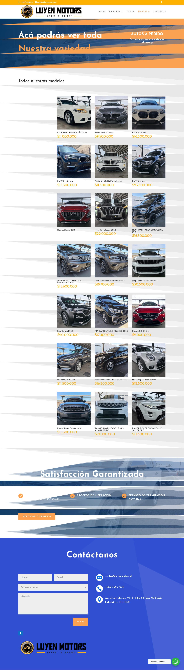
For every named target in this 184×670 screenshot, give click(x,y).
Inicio (101, 12)
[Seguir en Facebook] (20, 633)
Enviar (80, 622)
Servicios (114, 12)
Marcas (142, 12)
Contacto (160, 12)
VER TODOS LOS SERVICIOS (37, 516)
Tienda (130, 12)
